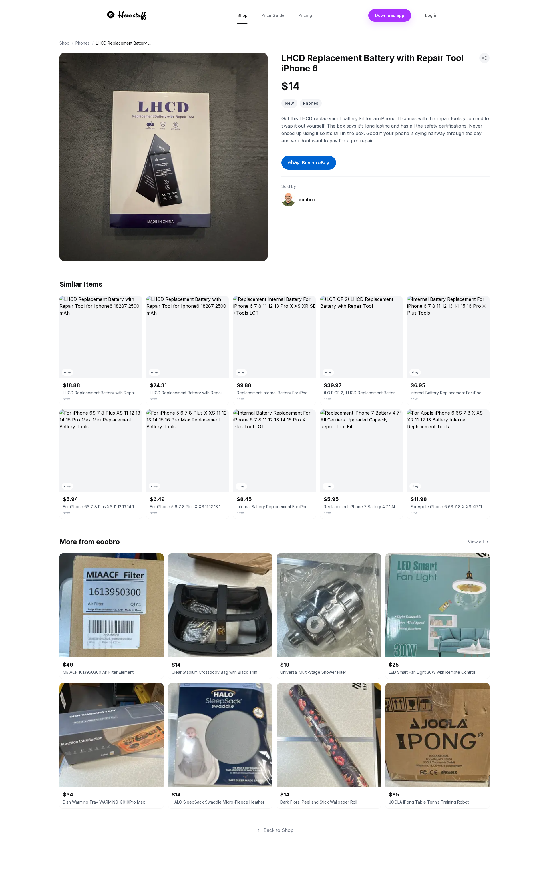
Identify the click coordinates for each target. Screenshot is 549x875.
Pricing (305, 15)
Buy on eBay (315, 163)
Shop (242, 15)
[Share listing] (484, 58)
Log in (431, 15)
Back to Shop (278, 830)
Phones (82, 43)
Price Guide (273, 15)
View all (476, 541)
